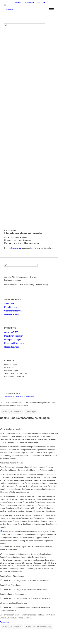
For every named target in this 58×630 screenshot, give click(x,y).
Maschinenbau (10, 306)
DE (38, 2)
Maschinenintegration (13, 335)
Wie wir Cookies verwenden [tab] (10, 429)
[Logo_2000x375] (24, 9)
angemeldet (16, 248)
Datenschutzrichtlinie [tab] (8, 610)
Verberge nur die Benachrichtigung (38, 627)
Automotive (9, 303)
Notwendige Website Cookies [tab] (11, 462)
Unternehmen (29, 2)
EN (44, 2)
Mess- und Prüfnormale (14, 343)
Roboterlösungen (11, 346)
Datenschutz (5, 622)
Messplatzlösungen (12, 339)
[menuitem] (18, 2)
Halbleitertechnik (11, 314)
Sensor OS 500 (11, 332)
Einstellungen (31, 411)
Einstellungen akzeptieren (11, 411)
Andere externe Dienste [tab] (9, 549)
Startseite (18, 2)
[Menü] (50, 9)
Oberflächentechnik (13, 310)
